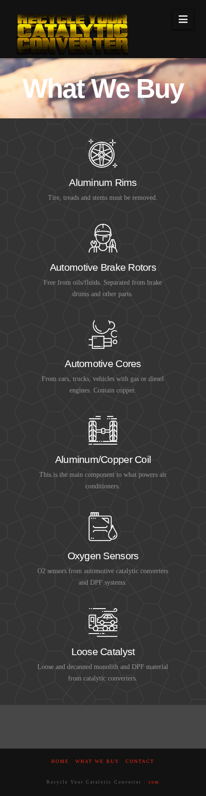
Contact (140, 761)
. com (152, 781)
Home (60, 761)
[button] (183, 19)
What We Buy (97, 761)
